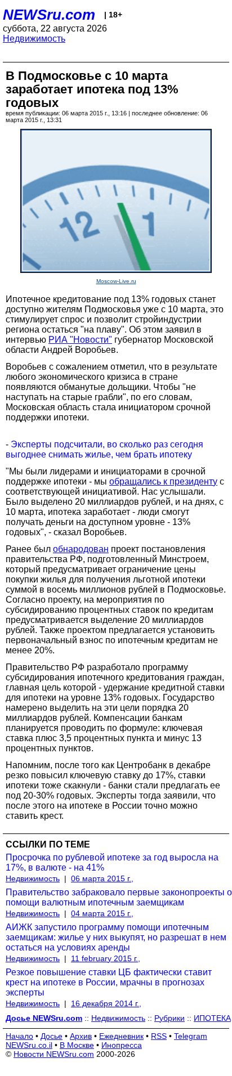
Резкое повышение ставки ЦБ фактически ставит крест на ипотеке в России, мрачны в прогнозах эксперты (109, 982)
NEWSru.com (49, 14)
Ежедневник (121, 1036)
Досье (52, 1036)
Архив (81, 1036)
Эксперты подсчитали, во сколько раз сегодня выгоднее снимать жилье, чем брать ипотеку (104, 449)
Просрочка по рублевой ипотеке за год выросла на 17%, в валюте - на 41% (112, 862)
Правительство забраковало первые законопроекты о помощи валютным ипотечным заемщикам (119, 897)
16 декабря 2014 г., (106, 1003)
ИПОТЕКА (212, 1018)
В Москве (77, 1045)
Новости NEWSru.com (54, 1054)
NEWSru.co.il (29, 1045)
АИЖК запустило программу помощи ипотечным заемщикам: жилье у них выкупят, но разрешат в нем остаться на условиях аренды (116, 937)
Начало (19, 1036)
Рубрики (169, 1018)
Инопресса (121, 1045)
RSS (159, 1036)
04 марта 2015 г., (102, 913)
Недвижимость (34, 38)
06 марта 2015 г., (102, 878)
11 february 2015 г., (105, 958)
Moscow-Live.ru (116, 281)
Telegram (190, 1036)
